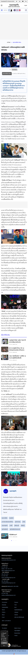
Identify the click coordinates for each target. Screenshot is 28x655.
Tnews (15, 635)
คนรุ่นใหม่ (11, 518)
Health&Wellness (18, 610)
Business (4, 605)
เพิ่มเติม (5, 640)
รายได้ (11, 525)
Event (3, 617)
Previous (3, 536)
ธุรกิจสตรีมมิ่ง (5, 529)
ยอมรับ (4, 642)
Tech (15, 605)
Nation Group (17, 628)
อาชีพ (24, 522)
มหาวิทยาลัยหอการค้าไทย (7, 522)
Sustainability (5, 607)
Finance (16, 602)
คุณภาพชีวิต (4, 518)
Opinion (16, 615)
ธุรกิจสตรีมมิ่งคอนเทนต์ (15, 529)
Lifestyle (16, 612)
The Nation (4, 628)
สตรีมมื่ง (23, 525)
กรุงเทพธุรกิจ (5, 525)
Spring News (17, 633)
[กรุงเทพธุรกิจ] (14, 5)
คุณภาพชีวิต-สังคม (17, 42)
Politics (3, 612)
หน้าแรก (8, 42)
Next (24, 536)
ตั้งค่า (4, 645)
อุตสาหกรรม (17, 522)
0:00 (4, 10)
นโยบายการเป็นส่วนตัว (19, 617)
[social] (17, 1)
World (3, 610)
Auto (15, 607)
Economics (4, 602)
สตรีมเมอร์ (16, 525)
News (3, 615)
